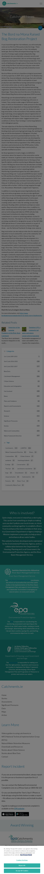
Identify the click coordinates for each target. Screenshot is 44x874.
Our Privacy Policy (26, 855)
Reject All (22, 865)
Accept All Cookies (22, 871)
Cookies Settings (22, 860)
